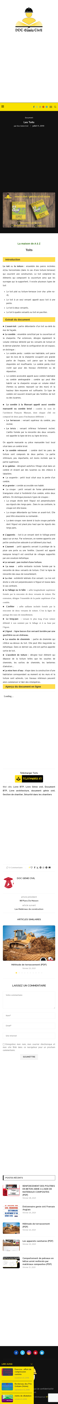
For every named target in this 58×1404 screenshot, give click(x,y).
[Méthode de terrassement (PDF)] (29, 943)
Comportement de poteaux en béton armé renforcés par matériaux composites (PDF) (38, 1261)
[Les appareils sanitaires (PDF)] (11, 1245)
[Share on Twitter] (37, 868)
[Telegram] (47, 107)
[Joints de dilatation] (7, 1398)
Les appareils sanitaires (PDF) (38, 1241)
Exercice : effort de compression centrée (23, 1372)
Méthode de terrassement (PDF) (29, 964)
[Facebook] (33, 107)
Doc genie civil (22, 126)
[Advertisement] (29, 67)
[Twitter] (37, 107)
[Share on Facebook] (34, 868)
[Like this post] (32, 868)
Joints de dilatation (23, 1396)
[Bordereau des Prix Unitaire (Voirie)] (7, 1386)
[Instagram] (40, 107)
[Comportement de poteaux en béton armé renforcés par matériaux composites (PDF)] (11, 1262)
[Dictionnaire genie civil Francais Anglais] (11, 1211)
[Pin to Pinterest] (41, 868)
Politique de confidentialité (40, 1389)
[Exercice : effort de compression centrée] (7, 1372)
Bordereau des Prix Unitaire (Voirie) (23, 1385)
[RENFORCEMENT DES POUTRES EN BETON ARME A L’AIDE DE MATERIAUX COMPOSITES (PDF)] (11, 1190)
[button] (5, 949)
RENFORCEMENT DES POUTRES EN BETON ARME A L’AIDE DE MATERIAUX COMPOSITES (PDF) (39, 1190)
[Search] (55, 107)
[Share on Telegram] (46, 868)
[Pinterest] (43, 107)
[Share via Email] (50, 868)
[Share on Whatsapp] (43, 868)
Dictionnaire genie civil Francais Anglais (39, 1208)
